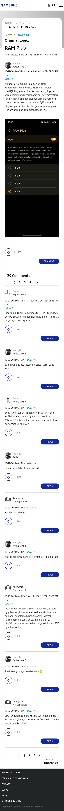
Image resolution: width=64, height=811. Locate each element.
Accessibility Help (12, 772)
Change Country (11, 801)
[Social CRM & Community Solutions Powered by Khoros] (51, 761)
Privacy (6, 784)
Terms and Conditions (15, 778)
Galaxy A (9, 79)
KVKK (4, 795)
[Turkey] (9, 5)
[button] (53, 64)
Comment (49, 261)
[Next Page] (36, 282)
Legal (5, 790)
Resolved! (23, 34)
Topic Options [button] (53, 30)
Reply (50, 338)
